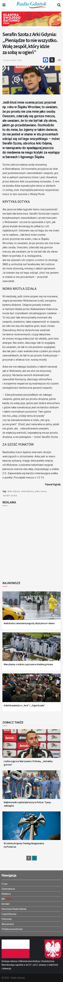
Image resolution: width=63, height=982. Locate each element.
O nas (4, 884)
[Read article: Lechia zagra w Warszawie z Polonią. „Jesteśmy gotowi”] (31, 745)
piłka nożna (41, 491)
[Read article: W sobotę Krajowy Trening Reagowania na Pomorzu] (31, 827)
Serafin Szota (10, 495)
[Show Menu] (3, 5)
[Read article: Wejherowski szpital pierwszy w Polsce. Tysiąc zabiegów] (31, 786)
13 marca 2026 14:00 (11, 60)
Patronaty (7, 919)
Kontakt (6, 904)
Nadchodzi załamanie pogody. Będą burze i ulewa (29, 623)
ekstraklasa (27, 491)
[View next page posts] (34, 858)
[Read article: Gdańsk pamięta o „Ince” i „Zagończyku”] (31, 689)
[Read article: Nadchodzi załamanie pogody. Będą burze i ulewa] (31, 607)
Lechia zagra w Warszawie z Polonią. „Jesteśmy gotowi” (28, 763)
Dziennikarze (8, 889)
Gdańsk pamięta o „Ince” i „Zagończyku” (24, 705)
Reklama (6, 894)
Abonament (8, 924)
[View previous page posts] (28, 858)
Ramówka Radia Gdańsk (14, 909)
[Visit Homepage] (31, 5)
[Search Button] (59, 5)
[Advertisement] (31, 542)
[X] (52, 60)
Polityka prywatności (12, 929)
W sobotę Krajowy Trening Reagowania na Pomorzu (24, 845)
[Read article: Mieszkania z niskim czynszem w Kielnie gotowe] (31, 648)
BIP (3, 899)
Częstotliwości (9, 914)
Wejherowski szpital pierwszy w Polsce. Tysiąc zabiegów (27, 804)
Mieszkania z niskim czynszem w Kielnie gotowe (28, 664)
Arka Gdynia (14, 491)
